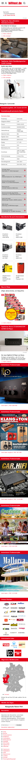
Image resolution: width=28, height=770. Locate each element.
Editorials (5, 746)
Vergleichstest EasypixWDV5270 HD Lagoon (6, 278)
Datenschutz (6, 754)
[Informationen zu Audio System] (13, 604)
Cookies (5, 755)
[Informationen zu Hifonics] (22, 616)
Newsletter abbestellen (8, 727)
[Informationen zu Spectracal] (14, 629)
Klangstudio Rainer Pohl (14, 707)
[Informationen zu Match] (12, 619)
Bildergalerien (7, 740)
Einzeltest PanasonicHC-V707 (5, 256)
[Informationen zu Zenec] (21, 633)
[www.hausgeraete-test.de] (14, 647)
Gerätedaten (6, 738)
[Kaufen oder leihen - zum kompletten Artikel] (14, 90)
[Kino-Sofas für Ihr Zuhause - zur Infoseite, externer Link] (14, 48)
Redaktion (6, 736)
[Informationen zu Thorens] (22, 629)
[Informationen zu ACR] (6, 604)
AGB (4, 752)
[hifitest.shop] (18, 656)
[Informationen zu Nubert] (14, 625)
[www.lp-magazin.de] (10, 656)
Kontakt (5, 757)
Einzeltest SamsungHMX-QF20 (5, 235)
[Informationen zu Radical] (6, 629)
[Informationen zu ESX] (6, 612)
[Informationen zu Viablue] (6, 633)
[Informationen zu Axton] (20, 603)
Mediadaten (6, 751)
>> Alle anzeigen (6, 36)
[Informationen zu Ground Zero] (6, 616)
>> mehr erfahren (6, 323)
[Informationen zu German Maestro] (20, 612)
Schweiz (6, 694)
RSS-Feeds (6, 743)
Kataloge (5, 741)
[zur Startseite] (15, 3)
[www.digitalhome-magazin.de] (6, 647)
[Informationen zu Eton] (12, 612)
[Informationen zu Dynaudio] (14, 608)
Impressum (6, 749)
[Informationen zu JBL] (6, 620)
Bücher (5, 733)
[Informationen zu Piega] (22, 624)
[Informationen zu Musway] (6, 624)
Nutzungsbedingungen (9, 759)
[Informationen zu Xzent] (13, 633)
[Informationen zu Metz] (20, 620)
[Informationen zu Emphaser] (22, 608)
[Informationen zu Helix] (14, 616)
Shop (4, 732)
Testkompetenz (7, 735)
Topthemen (6, 744)
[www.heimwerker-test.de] (22, 647)
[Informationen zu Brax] (6, 608)
